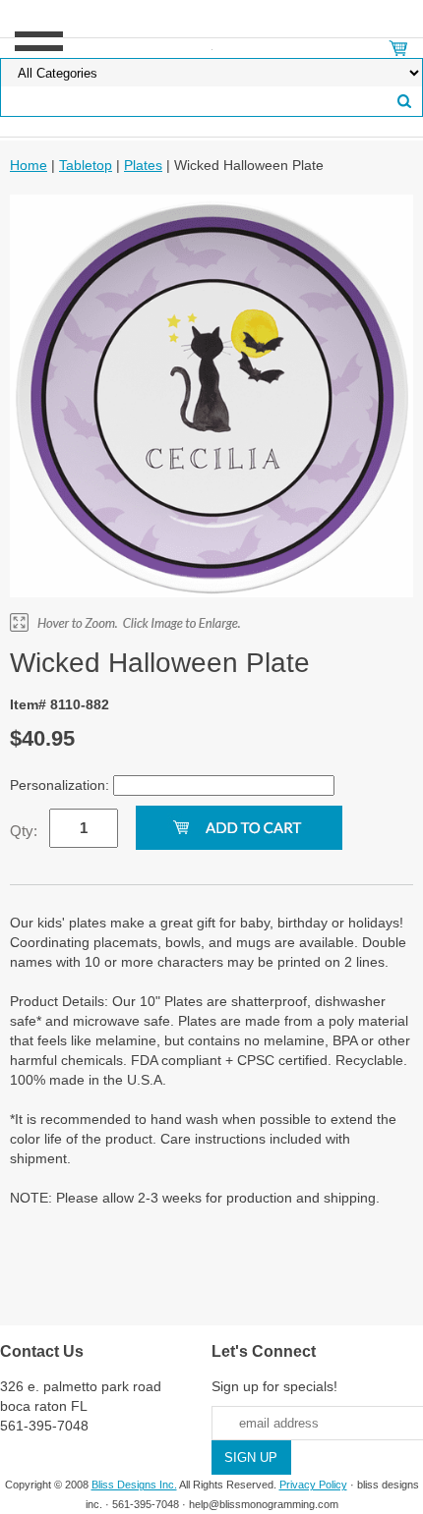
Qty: (23, 830)
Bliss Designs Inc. (134, 1484)
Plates (143, 165)
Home (28, 165)
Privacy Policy (313, 1484)
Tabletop (85, 165)
